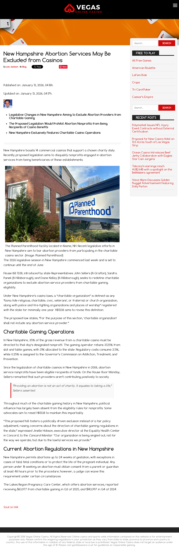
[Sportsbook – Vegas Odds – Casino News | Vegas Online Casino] (87, 12)
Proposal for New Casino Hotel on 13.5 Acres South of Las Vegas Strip (153, 142)
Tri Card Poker (141, 89)
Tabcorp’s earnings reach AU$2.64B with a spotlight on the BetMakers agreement (152, 169)
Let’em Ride (139, 75)
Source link (10, 507)
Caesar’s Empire (142, 97)
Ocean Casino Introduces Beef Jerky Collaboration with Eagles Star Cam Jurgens (152, 156)
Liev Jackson (12, 67)
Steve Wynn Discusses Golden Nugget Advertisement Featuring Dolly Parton (152, 183)
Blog (24, 67)
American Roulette (143, 68)
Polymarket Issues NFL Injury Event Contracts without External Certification (153, 128)
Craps (136, 82)
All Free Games (141, 60)
